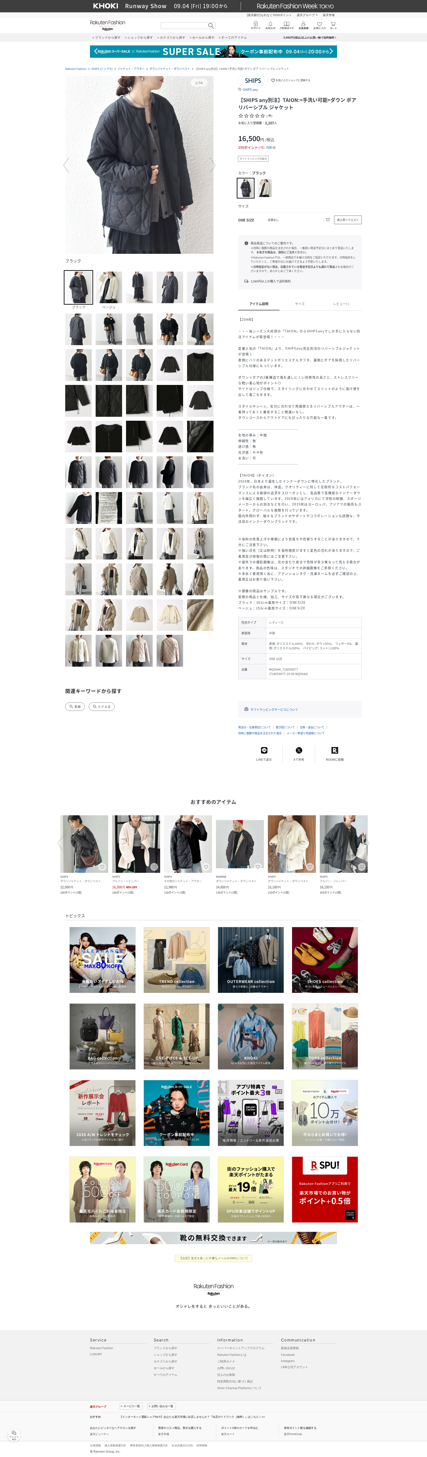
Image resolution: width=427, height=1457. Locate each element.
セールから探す (164, 1368)
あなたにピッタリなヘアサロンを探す (113, 1428)
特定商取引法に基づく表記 (235, 1381)
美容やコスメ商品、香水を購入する (180, 1428)
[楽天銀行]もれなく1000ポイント (269, 15)
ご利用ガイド (226, 1361)
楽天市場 (329, 15)
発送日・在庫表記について (254, 727)
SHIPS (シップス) (102, 69)
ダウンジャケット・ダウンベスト (169, 69)
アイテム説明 (258, 303)
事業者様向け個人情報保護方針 (149, 1445)
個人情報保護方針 (115, 1445)
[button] (139, 165)
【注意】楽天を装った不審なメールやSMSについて (213, 1258)
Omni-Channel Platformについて (239, 1388)
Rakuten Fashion (75, 69)
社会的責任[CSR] (182, 1445)
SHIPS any (250, 89)
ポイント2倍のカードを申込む (239, 1428)
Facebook (288, 1355)
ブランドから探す (165, 1348)
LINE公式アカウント (294, 1367)
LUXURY (96, 1354)
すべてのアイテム (165, 1375)
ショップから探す (165, 1355)
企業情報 (95, 1445)
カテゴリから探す (165, 1361)
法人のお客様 (226, 1375)
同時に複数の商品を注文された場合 (260, 733)
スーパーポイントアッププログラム (241, 1348)
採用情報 (201, 1445)
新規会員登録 (290, 1348)
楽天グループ (306, 15)
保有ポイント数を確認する (300, 1428)
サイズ (300, 303)
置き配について (285, 727)
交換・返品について (312, 727)
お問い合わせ (226, 1368)
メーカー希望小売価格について (306, 733)
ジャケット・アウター (131, 69)
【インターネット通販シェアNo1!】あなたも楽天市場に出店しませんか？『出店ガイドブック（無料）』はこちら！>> (192, 1416)
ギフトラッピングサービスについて (274, 709)
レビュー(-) (341, 303)
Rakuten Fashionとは (231, 1355)
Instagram (288, 1361)
